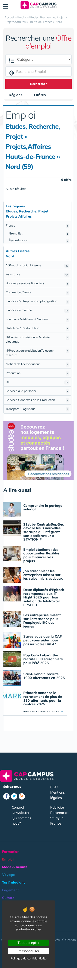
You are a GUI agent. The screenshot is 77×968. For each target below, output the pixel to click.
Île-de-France (38, 240)
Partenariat (59, 812)
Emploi (7, 859)
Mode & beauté (14, 867)
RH (37, 382)
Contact (18, 807)
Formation (10, 851)
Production (37, 373)
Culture (8, 897)
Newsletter (21, 812)
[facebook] (6, 796)
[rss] (22, 796)
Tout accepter (29, 942)
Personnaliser (28, 951)
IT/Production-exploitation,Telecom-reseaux (37, 353)
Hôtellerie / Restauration (37, 328)
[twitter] (14, 796)
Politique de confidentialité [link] (28, 958)
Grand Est (38, 233)
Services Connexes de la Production (37, 400)
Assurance (37, 274)
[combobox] (17, 95)
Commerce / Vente (37, 292)
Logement (10, 890)
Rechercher (38, 84)
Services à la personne (37, 391)
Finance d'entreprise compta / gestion (37, 301)
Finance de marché (37, 310)
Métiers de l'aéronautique (37, 364)
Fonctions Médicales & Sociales (37, 319)
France (37, 225)
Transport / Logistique (37, 409)
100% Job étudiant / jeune (37, 265)
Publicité (57, 807)
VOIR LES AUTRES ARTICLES (43, 711)
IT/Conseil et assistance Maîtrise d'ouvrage (37, 339)
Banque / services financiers (37, 283)
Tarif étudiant (13, 882)
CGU (54, 787)
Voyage (8, 874)
